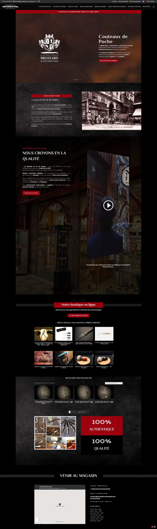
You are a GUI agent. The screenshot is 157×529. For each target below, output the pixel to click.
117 (84, 412)
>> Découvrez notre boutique (100, 489)
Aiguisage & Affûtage (134, 6)
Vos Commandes (123, 1)
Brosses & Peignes (100, 6)
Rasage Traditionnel (86, 6)
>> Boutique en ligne (78, 315)
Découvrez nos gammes (108, 61)
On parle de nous (32, 193)
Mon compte (146, 6)
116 (82, 412)
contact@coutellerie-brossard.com (102, 496)
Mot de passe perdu (135, 1)
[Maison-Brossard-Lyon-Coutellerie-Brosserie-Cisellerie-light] (111, 130)
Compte (114, 1)
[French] (144, 2)
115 (79, 412)
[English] (153, 527)
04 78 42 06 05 (95, 498)
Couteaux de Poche (45, 6)
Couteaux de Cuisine (59, 6)
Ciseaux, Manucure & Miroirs (116, 6)
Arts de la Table (73, 6)
